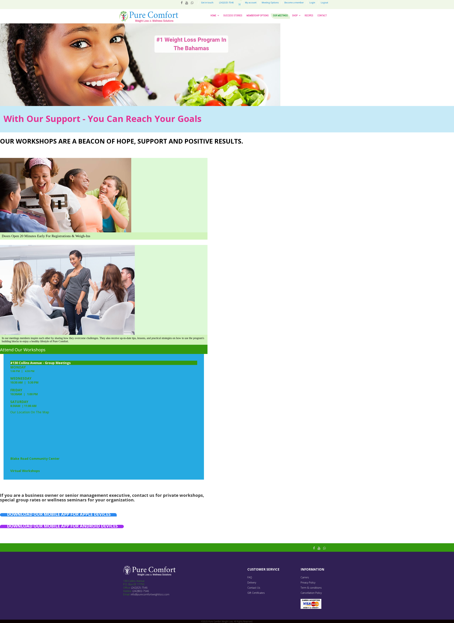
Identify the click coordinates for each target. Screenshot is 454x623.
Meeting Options (270, 2)
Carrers (305, 577)
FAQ (249, 577)
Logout (324, 2)
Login (312, 2)
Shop (295, 15)
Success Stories (232, 15)
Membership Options (258, 15)
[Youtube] (319, 548)
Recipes (309, 15)
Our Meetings (280, 15)
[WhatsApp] (324, 548)
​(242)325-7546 (226, 2)
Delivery (251, 582)
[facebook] (314, 548)
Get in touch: (207, 2)
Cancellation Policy (311, 592)
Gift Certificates (256, 592)
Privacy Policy (308, 582)
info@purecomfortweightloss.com (150, 594)
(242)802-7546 (141, 591)
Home (213, 15)
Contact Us (253, 587)
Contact (322, 15)
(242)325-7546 (139, 587)
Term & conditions (311, 587)
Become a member (294, 2)
